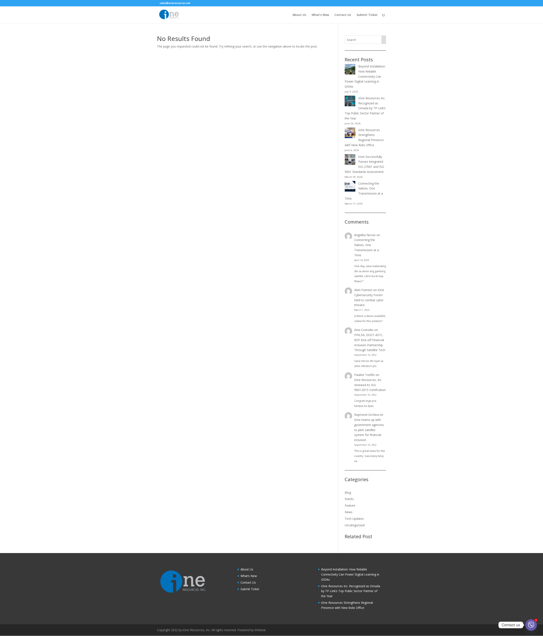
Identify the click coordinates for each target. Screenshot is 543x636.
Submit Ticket (367, 15)
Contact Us (342, 15)
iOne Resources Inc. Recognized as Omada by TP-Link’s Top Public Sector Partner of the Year (365, 108)
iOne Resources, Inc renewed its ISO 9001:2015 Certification (370, 385)
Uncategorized (355, 525)
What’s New (320, 15)
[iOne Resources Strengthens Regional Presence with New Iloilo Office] (350, 133)
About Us (299, 15)
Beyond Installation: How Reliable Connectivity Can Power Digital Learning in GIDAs (365, 76)
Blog (348, 492)
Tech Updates (354, 519)
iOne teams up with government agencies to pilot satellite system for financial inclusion (369, 430)
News (349, 512)
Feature (350, 505)
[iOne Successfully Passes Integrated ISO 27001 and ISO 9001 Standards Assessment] (350, 160)
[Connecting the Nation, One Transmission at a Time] (350, 187)
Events (349, 499)
